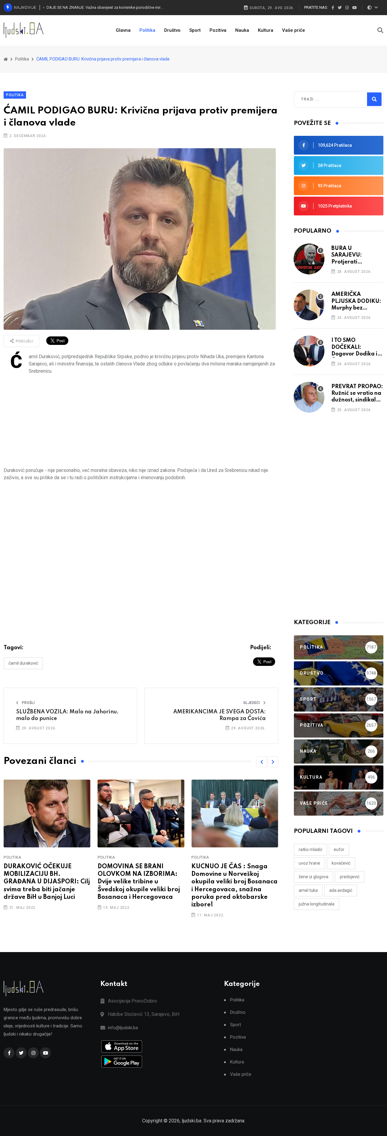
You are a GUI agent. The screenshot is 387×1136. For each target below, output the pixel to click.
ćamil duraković (23, 663)
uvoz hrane (309, 863)
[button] (261, 761)
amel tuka (308, 890)
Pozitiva (218, 30)
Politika (147, 30)
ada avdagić (340, 890)
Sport (195, 30)
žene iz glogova (313, 876)
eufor (339, 849)
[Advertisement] (141, 420)
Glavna (123, 30)
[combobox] (327, 99)
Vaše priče (293, 30)
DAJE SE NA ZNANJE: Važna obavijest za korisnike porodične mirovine (105, 7)
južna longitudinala (316, 904)
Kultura (265, 30)
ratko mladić (310, 849)
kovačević (341, 863)
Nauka (242, 30)
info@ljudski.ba (123, 1027)
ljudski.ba (191, 1121)
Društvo (172, 30)
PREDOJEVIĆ (349, 876)
